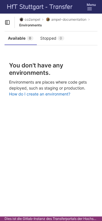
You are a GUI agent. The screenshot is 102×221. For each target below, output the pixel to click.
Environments (30, 25)
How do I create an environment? (39, 94)
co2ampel (32, 19)
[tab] (21, 38)
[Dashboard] (40, 6)
